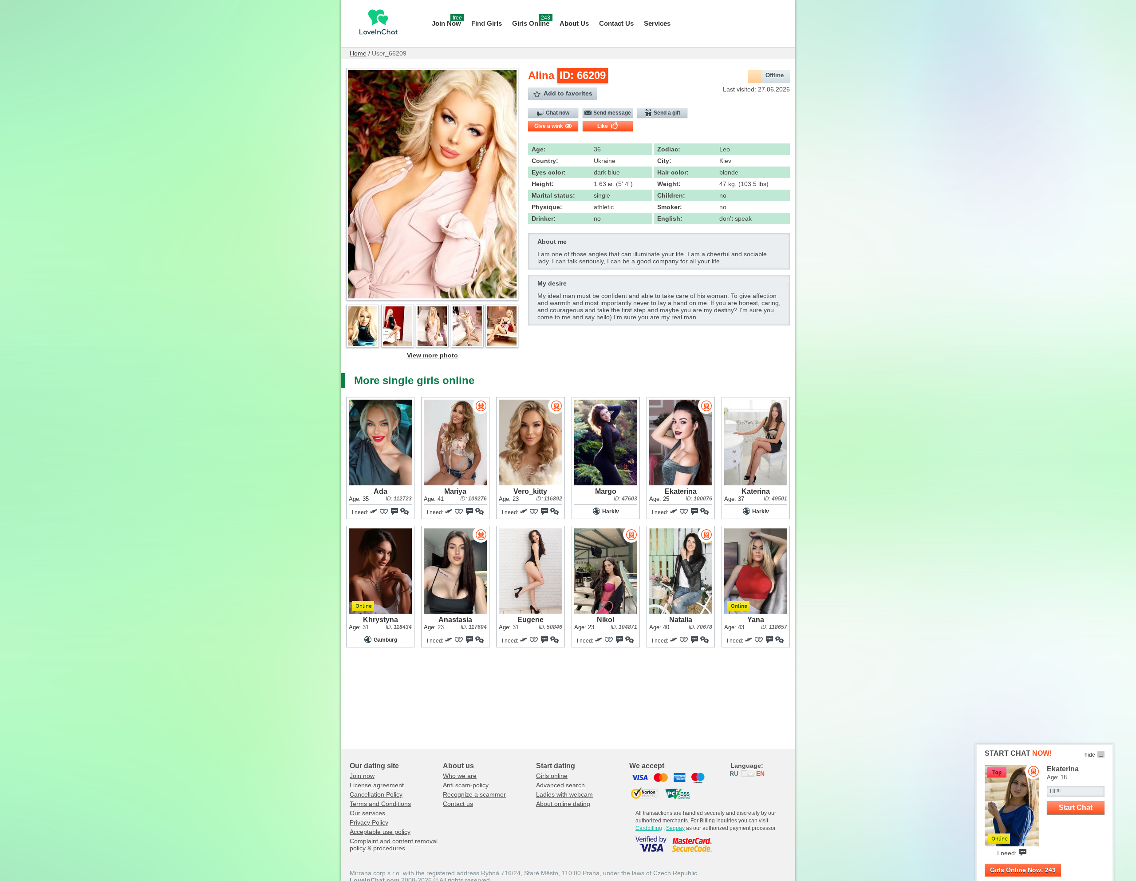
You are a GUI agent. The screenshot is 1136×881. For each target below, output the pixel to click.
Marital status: (553, 195)
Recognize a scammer (474, 794)
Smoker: (669, 206)
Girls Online (531, 22)
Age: (539, 149)
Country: (545, 160)
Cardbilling (648, 828)
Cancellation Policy (376, 794)
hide (1090, 755)
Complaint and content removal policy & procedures (394, 844)
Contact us (458, 803)
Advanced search (560, 785)
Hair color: (673, 172)
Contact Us (616, 23)
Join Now (447, 22)
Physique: (547, 206)
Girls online (552, 775)
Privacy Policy (369, 822)
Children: (671, 195)
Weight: (669, 183)
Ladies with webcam (564, 794)
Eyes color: (549, 172)
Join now (362, 775)
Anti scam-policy (466, 785)
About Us (574, 23)
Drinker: (544, 218)
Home (358, 53)
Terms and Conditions (380, 803)
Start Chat (1076, 807)
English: (669, 218)
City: (664, 160)
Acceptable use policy (380, 831)
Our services (367, 813)
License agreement (377, 785)
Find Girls (486, 23)
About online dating (563, 803)
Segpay (675, 828)
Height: (543, 183)
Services (657, 23)
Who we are (460, 775)
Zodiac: (668, 149)
